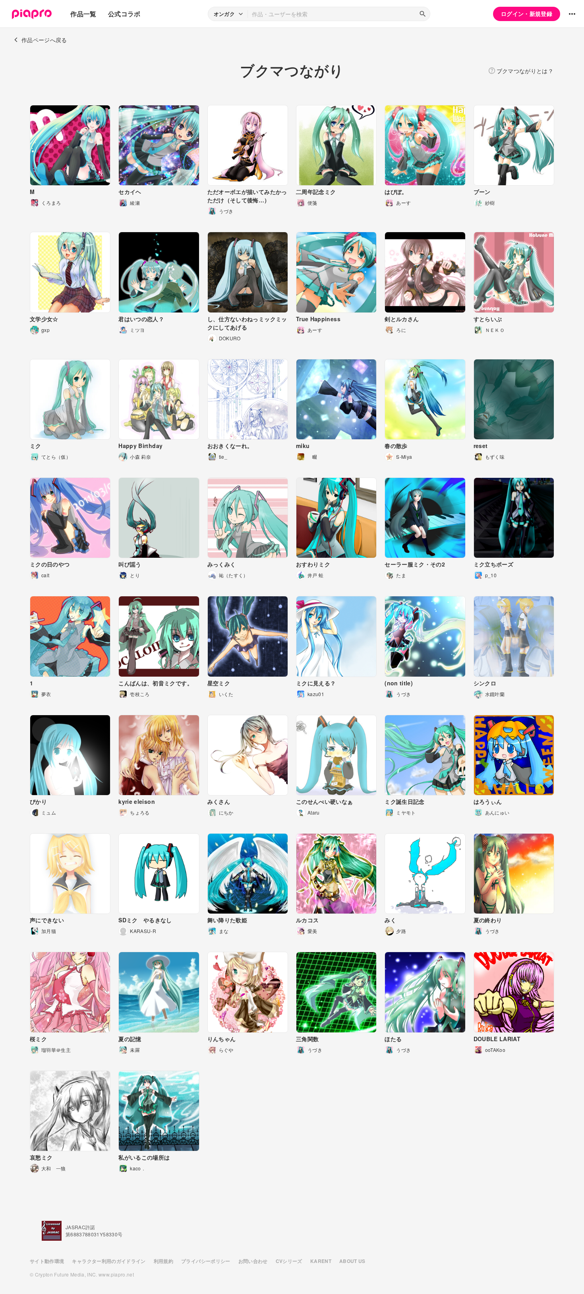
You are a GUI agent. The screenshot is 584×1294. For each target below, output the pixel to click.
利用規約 (163, 1261)
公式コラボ (124, 13)
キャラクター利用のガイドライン (108, 1261)
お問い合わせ (253, 1261)
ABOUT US (352, 1261)
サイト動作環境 (47, 1261)
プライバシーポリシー (205, 1261)
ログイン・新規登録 (526, 13)
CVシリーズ (289, 1261)
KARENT (320, 1261)
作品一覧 (83, 13)
